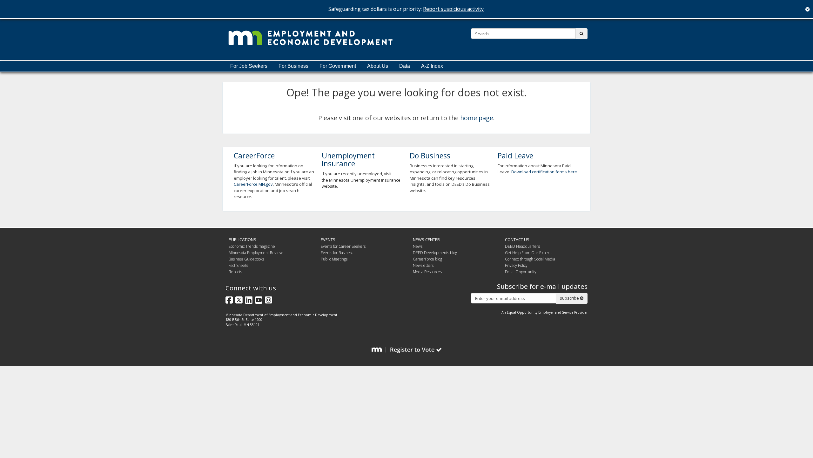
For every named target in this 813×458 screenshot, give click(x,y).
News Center (426, 239)
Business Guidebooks (246, 259)
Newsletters (423, 265)
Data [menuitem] (404, 66)
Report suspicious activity (453, 8)
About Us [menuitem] (377, 66)
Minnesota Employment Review (256, 252)
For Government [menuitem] (337, 66)
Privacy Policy (516, 265)
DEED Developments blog (435, 252)
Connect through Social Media (530, 259)
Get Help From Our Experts (528, 252)
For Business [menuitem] (293, 66)
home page (476, 118)
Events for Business (337, 252)
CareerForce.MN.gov (253, 184)
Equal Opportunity (520, 271)
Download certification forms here (544, 172)
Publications (242, 239)
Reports (235, 271)
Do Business (430, 155)
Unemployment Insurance (348, 159)
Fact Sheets (238, 265)
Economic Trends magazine (252, 246)
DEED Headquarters (522, 246)
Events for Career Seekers (343, 246)
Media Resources (427, 271)
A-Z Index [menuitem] (432, 66)
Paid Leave (515, 155)
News (417, 246)
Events (328, 239)
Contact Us (517, 239)
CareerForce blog (427, 259)
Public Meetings (334, 259)
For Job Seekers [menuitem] (248, 66)
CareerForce (254, 155)
